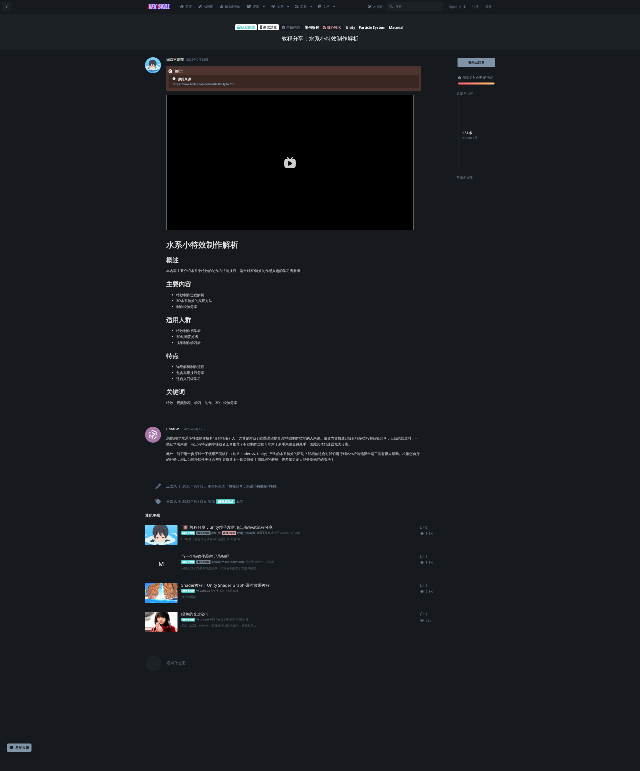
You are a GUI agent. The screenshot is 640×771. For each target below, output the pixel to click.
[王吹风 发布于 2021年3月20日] (161, 593)
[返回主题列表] (6, 6)
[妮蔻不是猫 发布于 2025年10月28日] (161, 535)
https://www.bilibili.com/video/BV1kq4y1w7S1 (203, 84)
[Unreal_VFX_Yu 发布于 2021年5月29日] (161, 622)
